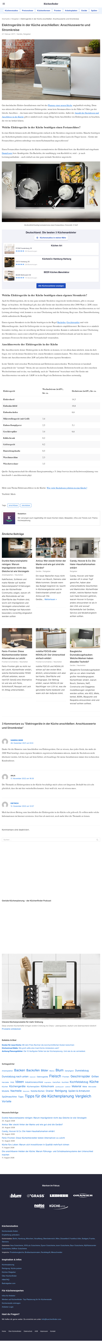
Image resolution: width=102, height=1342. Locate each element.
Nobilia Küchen (38, 1091)
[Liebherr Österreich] (59, 1198)
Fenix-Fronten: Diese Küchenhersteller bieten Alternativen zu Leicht (14, 655)
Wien (58, 1239)
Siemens (5, 1242)
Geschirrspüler (73, 322)
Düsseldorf (64, 1239)
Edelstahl (33, 1077)
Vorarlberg (38, 1239)
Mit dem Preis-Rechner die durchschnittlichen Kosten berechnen (38, 1045)
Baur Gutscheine (76, 1245)
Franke (92, 1239)
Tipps (21, 1096)
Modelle (5, 1091)
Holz (12, 1082)
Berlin (15, 1239)
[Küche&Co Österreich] (59, 1208)
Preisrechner (27, 10)
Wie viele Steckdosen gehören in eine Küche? (67, 487)
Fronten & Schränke (10, 662)
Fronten (57, 10)
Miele (84, 1086)
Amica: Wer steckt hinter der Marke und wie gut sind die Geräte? (51, 564)
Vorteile (6, 1101)
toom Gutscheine (62, 1245)
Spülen (94, 10)
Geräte (84, 10)
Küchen (5, 1087)
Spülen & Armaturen (79, 1090)
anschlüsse (13, 505)
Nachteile (16, 1090)
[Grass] (36, 1198)
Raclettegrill (45, 1252)
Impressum (44, 1331)
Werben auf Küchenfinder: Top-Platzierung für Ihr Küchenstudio (27, 1299)
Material (76, 1086)
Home (4, 1331)
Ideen (19, 1082)
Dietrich (15, 803)
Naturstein (26, 1091)
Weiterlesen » (50, 599)
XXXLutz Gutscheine (32, 1245)
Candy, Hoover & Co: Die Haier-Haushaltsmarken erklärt (83, 564)
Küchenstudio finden (10, 1231)
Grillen (95, 1076)
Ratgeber (15, 19)
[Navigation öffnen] (3, 3)
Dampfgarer (7, 153)
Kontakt (52, 1331)
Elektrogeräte (42, 1077)
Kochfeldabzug (79, 1081)
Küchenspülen (33, 1086)
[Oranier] (83, 1198)
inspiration (47, 1082)
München (29, 1239)
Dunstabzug (82, 1070)
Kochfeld (65, 1082)
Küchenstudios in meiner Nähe (53, 237)
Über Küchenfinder (9, 1276)
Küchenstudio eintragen (11, 1303)
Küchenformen (43, 10)
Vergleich (83, 1096)
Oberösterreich (49, 1239)
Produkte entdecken (11, 1029)
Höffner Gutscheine (19, 1249)
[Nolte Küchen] (39, 1208)
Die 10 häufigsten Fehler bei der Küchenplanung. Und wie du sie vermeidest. (44, 1051)
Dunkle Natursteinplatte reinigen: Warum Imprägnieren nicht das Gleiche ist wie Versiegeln (44, 1118)
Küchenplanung (8, 1265)
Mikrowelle (92, 1087)
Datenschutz (28, 1331)
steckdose (26, 505)
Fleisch (55, 1076)
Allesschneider (56, 1252)
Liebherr (68, 1087)
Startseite (6, 19)
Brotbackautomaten (32, 1252)
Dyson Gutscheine (48, 1245)
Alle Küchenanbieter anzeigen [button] (51, 285)
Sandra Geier (17, 740)
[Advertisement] (51, 870)
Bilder (44, 1070)
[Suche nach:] (51, 840)
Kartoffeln (56, 1082)
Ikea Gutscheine (16, 1245)
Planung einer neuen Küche (60, 105)
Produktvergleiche (17, 1252)
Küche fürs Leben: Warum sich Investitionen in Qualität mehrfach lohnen (35, 1144)
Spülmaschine (9, 1096)
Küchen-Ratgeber (9, 1272)
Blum (60, 1070)
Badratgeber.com (8, 1283)
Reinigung (61, 1090)
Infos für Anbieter (8, 1296)
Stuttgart (85, 1239)
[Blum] (15, 1198)
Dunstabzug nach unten (15, 1076)
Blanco (52, 1071)
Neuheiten (19, 575)
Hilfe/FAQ (5, 1280)
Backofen (61, 322)
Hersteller (5, 1082)
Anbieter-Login (7, 1307)
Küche (94, 1082)
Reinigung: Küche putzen (12, 1268)
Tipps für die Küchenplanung (49, 1096)
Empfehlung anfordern (11, 1235)
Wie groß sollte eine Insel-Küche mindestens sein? (30, 1048)
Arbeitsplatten (71, 10)
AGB (36, 1331)
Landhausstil (59, 1087)
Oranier (50, 1090)
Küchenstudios (11, 10)
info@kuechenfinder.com (51, 1319)
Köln (79, 1239)
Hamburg (21, 1239)
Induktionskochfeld (34, 1082)
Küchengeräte (17, 1086)
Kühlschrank (47, 1086)
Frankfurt (73, 1239)
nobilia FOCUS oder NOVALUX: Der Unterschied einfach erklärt (50, 655)
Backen (19, 1070)
